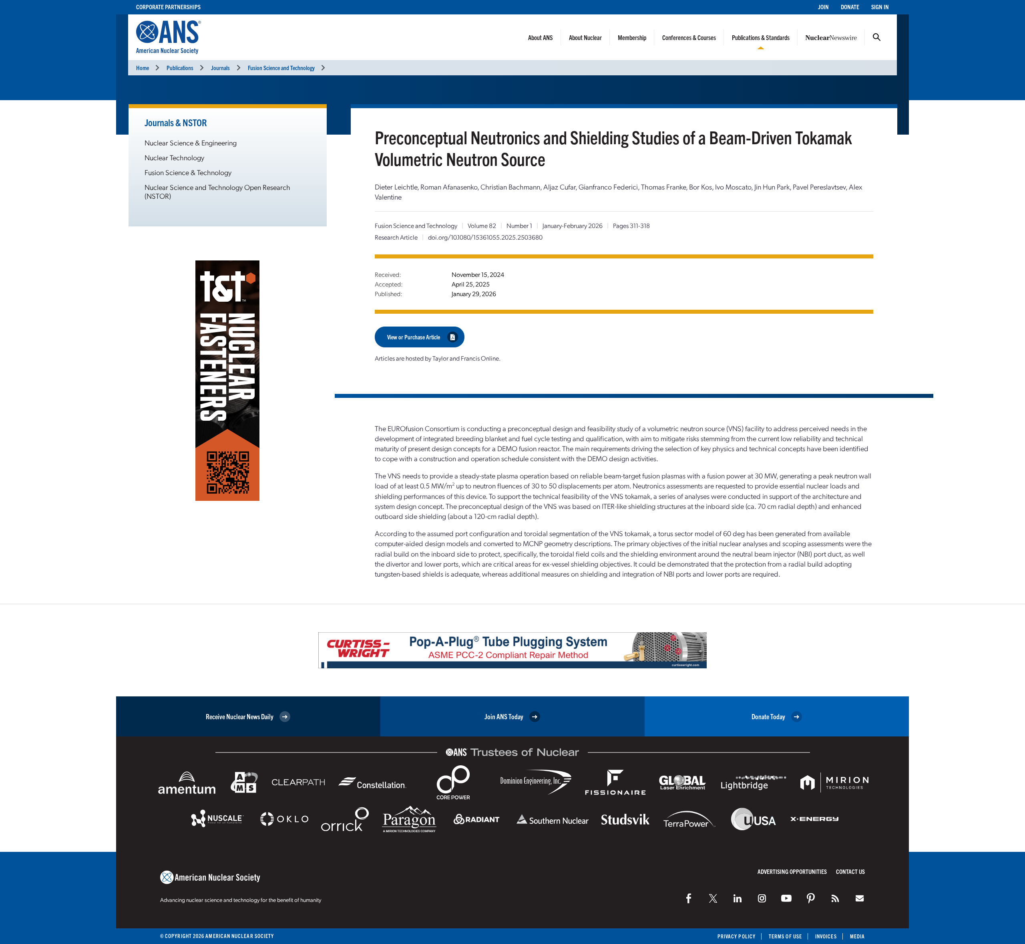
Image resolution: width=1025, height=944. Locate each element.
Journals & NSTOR (176, 122)
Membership (632, 37)
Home (142, 67)
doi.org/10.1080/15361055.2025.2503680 (485, 237)
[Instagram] (762, 898)
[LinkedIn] (737, 898)
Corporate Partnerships (168, 6)
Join (823, 6)
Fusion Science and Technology (281, 67)
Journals (220, 67)
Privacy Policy (737, 936)
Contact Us (850, 871)
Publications (180, 67)
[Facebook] (688, 898)
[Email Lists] (859, 898)
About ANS (540, 37)
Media (857, 936)
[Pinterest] (811, 898)
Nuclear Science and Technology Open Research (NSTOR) (217, 191)
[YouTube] (786, 898)
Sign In (880, 6)
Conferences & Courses (689, 37)
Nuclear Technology (174, 157)
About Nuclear (585, 37)
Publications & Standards (761, 37)
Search (877, 37)
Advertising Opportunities (792, 871)
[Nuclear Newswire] (835, 898)
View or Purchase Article (413, 337)
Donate (850, 6)
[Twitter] (713, 898)
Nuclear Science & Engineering (191, 142)
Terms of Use (785, 936)
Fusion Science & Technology (188, 172)
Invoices (826, 936)
